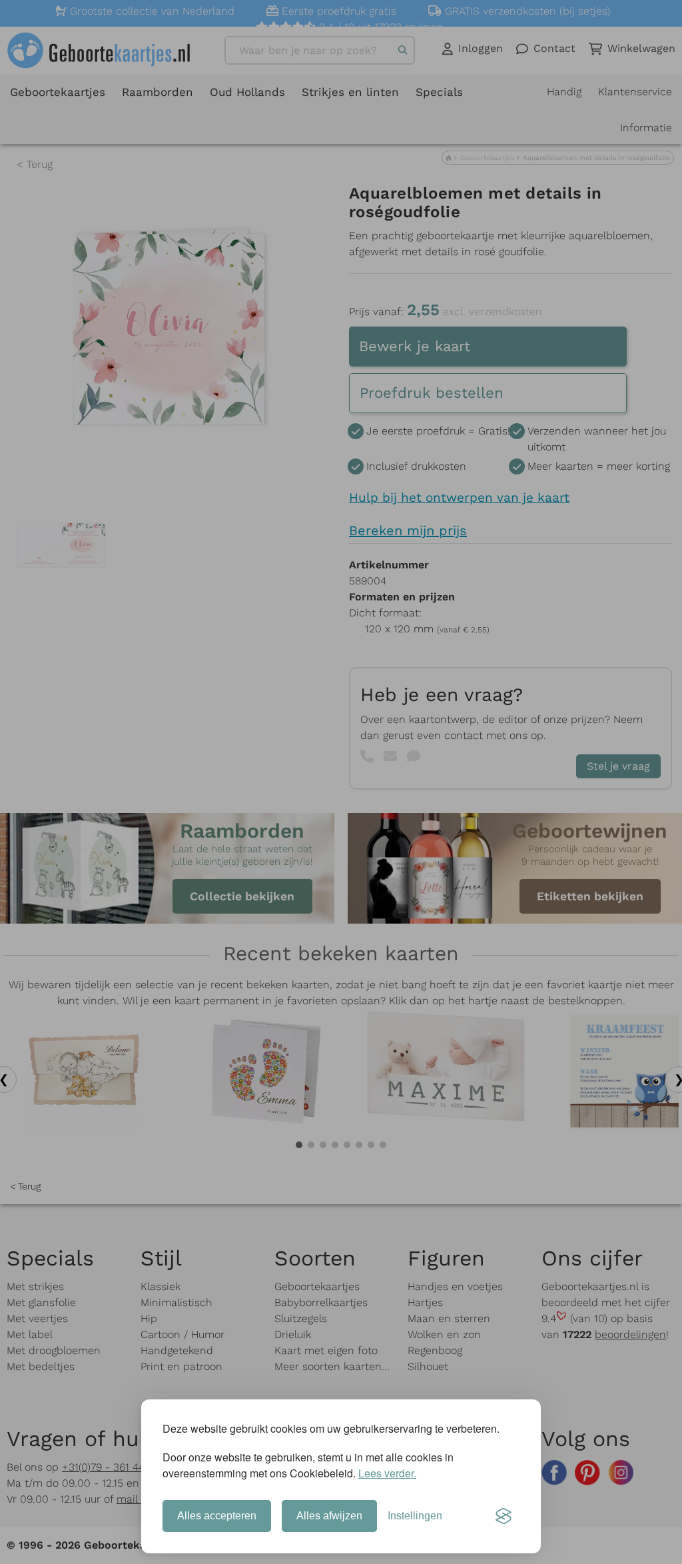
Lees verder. (387, 1473)
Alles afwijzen (329, 1515)
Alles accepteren (216, 1515)
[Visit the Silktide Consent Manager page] (503, 1516)
